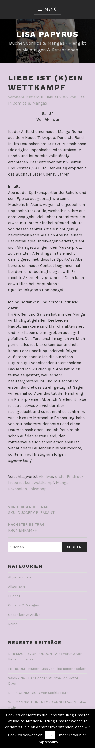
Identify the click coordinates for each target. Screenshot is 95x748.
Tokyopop (38, 488)
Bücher (14, 596)
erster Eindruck (69, 476)
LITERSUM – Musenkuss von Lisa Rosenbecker (47, 669)
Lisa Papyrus (47, 34)
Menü (51, 9)
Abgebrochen (19, 577)
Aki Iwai (46, 476)
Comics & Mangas (30, 103)
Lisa (81, 97)
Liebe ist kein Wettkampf (31, 482)
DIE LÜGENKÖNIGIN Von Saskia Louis (38, 693)
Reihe (12, 624)
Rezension (17, 488)
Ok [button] (50, 735)
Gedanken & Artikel (24, 615)
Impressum (47, 742)
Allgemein (16, 586)
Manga (62, 482)
